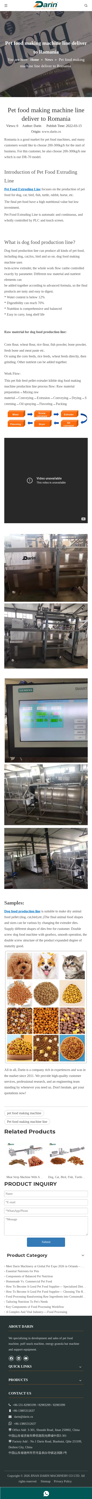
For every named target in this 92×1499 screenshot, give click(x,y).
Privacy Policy (63, 1481)
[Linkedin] (18, 1358)
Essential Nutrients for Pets (22, 1271)
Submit (46, 1242)
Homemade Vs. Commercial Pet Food (29, 1281)
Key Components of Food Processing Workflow (35, 1306)
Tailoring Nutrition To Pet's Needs (27, 1301)
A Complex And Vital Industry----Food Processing (36, 1312)
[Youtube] (25, 1358)
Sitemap (45, 1481)
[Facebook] (11, 1358)
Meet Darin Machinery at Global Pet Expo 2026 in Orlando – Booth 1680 (46, 1266)
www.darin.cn (51, 131)
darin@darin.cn (23, 1416)
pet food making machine (24, 1113)
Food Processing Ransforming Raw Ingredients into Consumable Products (46, 1296)
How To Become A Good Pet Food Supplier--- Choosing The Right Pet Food (46, 1291)
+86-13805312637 (25, 1423)
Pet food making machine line (27, 1121)
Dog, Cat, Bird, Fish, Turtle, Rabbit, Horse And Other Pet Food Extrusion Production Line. (49, 1177)
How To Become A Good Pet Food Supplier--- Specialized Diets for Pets (46, 1286)
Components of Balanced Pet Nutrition (29, 1276)
